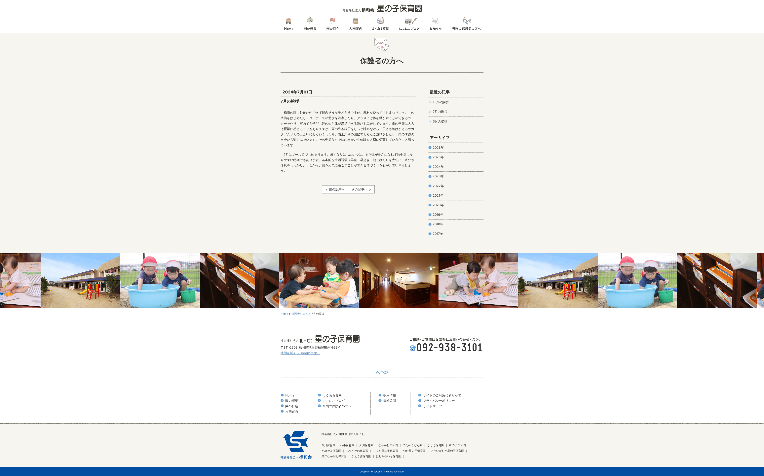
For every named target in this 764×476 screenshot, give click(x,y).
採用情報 (389, 395)
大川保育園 (366, 445)
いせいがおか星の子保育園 (447, 450)
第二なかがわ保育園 (334, 456)
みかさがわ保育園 (357, 450)
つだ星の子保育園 (414, 450)
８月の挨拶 (441, 102)
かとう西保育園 (361, 456)
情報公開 (389, 401)
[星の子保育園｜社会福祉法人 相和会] (382, 8)
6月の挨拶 (440, 121)
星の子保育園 (457, 445)
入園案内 (355, 25)
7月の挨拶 (440, 112)
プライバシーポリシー (439, 401)
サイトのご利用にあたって (442, 395)
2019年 (438, 215)
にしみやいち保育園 (388, 456)
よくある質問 (380, 25)
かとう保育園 (435, 445)
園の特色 (333, 25)
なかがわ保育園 (388, 445)
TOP (382, 373)
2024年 (438, 167)
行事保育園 (347, 445)
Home (289, 395)
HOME (289, 25)
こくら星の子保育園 (385, 450)
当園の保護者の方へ (466, 25)
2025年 (438, 157)
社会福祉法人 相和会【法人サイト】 (344, 434)
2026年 (438, 148)
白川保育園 (328, 445)
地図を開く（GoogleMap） (300, 353)
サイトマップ (432, 406)
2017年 (438, 234)
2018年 (438, 224)
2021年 (438, 195)
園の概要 (310, 25)
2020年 (438, 205)
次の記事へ (359, 189)
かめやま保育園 (331, 450)
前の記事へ (337, 189)
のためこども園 (412, 445)
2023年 (438, 176)
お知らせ (435, 25)
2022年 (438, 186)
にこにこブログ (409, 25)
